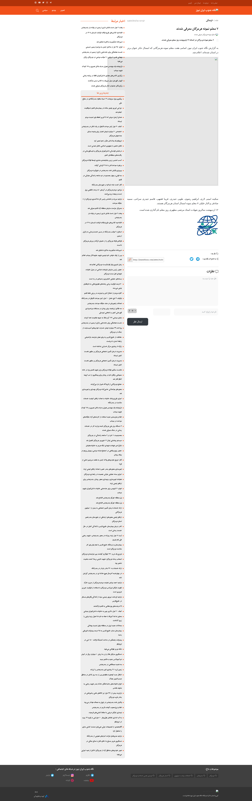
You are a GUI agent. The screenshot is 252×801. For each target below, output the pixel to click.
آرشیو (190, 3)
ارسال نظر (137, 322)
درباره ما (206, 3)
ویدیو (54, 10)
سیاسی (44, 10)
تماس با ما (214, 3)
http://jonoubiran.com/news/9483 (148, 260)
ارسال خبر (197, 3)
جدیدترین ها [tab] (103, 93)
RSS (36, 792)
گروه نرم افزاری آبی (39, 796)
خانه (216, 20)
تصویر (62, 10)
